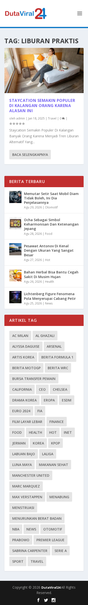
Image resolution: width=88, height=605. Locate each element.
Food (48, 234)
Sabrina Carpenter (29, 550)
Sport (17, 561)
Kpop (55, 443)
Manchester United (30, 475)
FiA (39, 411)
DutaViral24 (51, 587)
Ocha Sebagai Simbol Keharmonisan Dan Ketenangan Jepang (51, 224)
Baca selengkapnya (30, 154)
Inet (68, 432)
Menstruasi (23, 507)
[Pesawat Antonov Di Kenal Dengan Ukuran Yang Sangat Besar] (15, 249)
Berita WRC (58, 368)
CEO (42, 389)
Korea (38, 443)
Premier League (50, 540)
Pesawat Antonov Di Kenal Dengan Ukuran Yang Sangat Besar (49, 250)
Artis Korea (23, 357)
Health (49, 282)
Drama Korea (24, 400)
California (22, 389)
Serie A (61, 550)
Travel (52, 118)
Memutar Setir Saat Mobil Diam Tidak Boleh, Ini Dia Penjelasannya (51, 198)
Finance (56, 421)
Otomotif (51, 207)
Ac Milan (20, 335)
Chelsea (60, 389)
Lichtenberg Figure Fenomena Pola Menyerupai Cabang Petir (50, 296)
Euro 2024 (21, 411)
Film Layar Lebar (27, 421)
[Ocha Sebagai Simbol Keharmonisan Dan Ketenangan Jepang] (15, 223)
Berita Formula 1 (57, 357)
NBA (15, 529)
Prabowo (20, 540)
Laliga (47, 454)
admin (20, 118)
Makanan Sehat (53, 464)
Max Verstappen (27, 497)
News (49, 303)
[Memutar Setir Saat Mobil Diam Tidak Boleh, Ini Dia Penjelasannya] (15, 197)
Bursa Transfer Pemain (33, 378)
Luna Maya (22, 464)
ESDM (66, 400)
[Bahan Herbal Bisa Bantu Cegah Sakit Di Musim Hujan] (15, 275)
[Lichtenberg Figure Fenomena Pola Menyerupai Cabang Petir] (15, 297)
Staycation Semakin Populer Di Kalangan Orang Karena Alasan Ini (42, 105)
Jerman (19, 443)
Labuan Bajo (23, 454)
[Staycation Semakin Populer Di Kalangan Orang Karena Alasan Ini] (44, 70)
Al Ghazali (45, 335)
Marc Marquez (26, 486)
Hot (47, 260)
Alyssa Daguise (26, 346)
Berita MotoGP (26, 368)
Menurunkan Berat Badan (37, 518)
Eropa (49, 400)
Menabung (59, 497)
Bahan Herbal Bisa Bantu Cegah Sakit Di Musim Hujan (51, 274)
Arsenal (54, 346)
